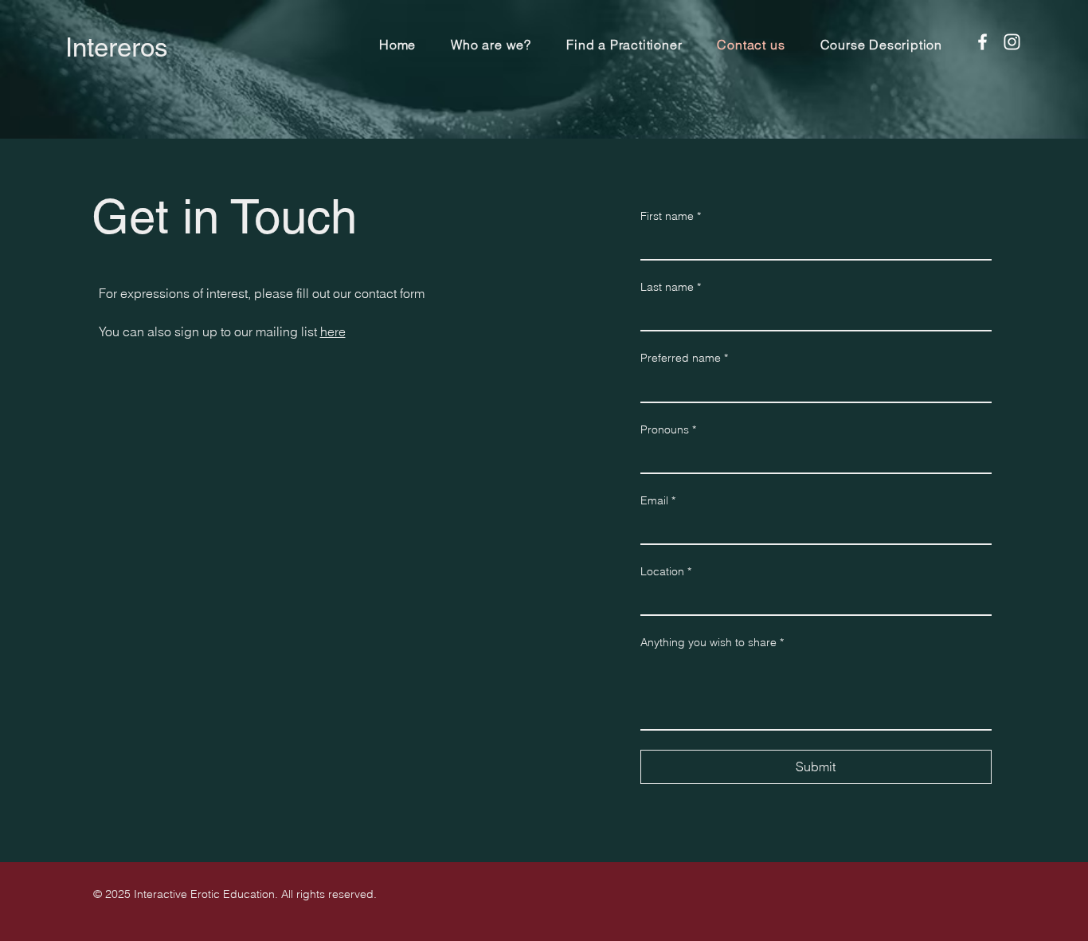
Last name (670, 287)
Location (665, 571)
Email (657, 500)
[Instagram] (1012, 42)
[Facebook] (982, 42)
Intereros (116, 47)
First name (670, 216)
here (333, 331)
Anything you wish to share (712, 642)
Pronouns (668, 429)
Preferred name (684, 358)
